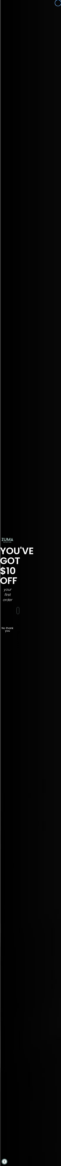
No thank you (7, 628)
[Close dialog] (58, 3)
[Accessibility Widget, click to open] (4, 1162)
